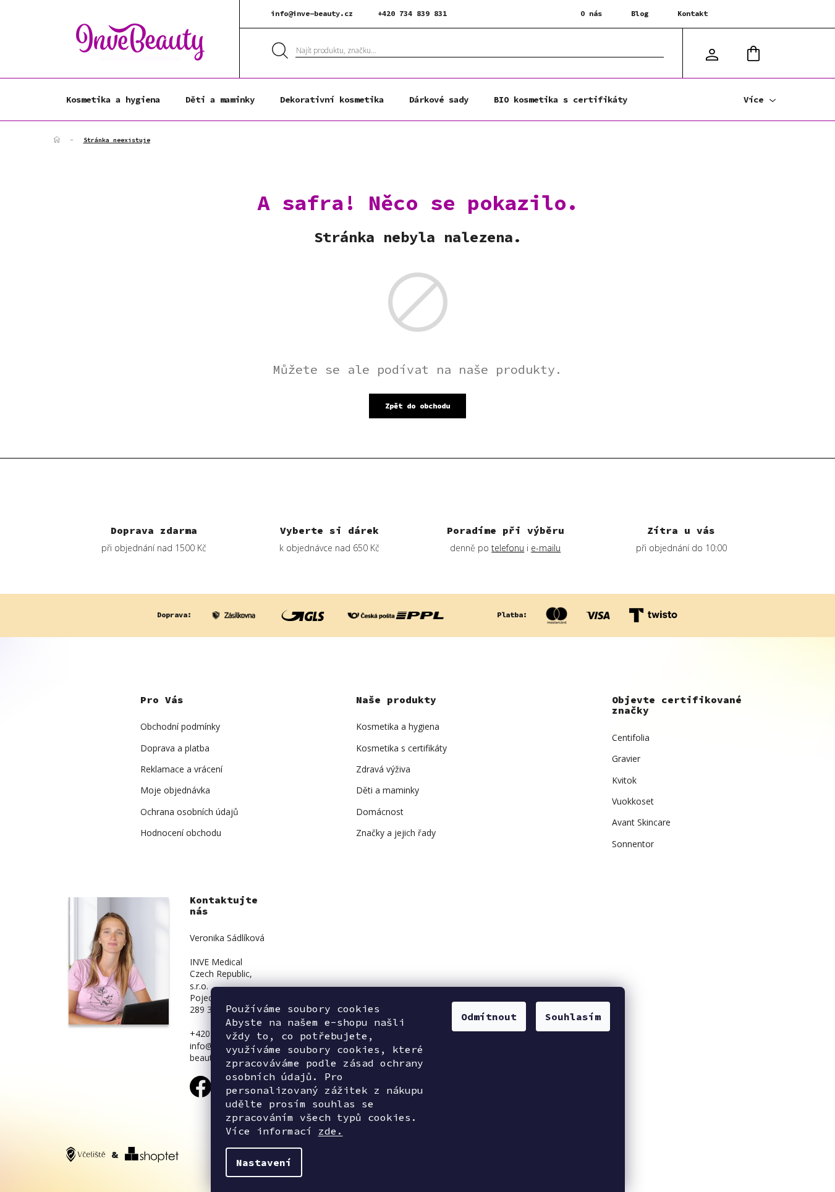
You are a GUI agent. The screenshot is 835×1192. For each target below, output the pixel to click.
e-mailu (546, 548)
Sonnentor (633, 844)
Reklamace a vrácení (181, 769)
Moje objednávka (175, 790)
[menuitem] (113, 99)
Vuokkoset (633, 801)
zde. (330, 1131)
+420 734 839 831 (412, 13)
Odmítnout (489, 1016)
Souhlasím (573, 1016)
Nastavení (264, 1162)
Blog (639, 13)
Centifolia (631, 737)
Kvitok (624, 780)
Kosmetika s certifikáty (401, 748)
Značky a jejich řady (396, 833)
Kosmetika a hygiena (397, 726)
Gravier (626, 758)
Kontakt (692, 13)
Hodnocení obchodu (180, 833)
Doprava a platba (175, 748)
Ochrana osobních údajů (189, 812)
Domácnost (380, 812)
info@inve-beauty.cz (312, 13)
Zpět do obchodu (417, 405)
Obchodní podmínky (180, 726)
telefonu (507, 548)
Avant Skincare (641, 822)
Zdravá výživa (383, 769)
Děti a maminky (387, 790)
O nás (591, 13)
